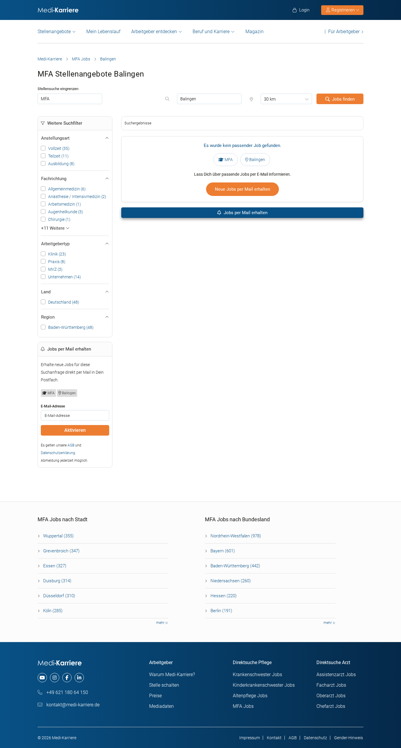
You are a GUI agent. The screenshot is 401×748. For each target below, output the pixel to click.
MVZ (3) (55, 269)
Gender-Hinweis (348, 737)
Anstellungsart (55, 138)
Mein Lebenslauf (103, 31)
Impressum (249, 737)
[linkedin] (79, 677)
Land (45, 292)
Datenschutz (315, 737)
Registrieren (343, 10)
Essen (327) (54, 565)
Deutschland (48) (63, 302)
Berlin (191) (221, 610)
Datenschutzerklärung (58, 453)
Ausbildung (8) (61, 163)
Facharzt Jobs (331, 685)
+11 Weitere (53, 228)
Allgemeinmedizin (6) (67, 189)
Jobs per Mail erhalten (245, 212)
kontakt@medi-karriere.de (72, 705)
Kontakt (274, 737)
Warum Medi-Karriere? (172, 674)
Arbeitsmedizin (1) (64, 204)
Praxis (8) (56, 261)
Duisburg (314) (57, 580)
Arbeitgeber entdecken (154, 31)
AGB (71, 445)
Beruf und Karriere (211, 31)
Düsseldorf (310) (59, 595)
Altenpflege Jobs (250, 695)
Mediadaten (161, 706)
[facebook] (67, 677)
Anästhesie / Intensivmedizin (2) (77, 196)
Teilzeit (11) (58, 156)
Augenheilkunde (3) (65, 211)
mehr (160, 623)
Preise (155, 695)
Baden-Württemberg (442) (235, 565)
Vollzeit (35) (59, 148)
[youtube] (42, 677)
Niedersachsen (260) (230, 580)
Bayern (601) (222, 551)
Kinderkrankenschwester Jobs (264, 685)
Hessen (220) (223, 595)
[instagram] (54, 677)
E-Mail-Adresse (53, 406)
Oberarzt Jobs (331, 695)
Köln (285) (53, 610)
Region (48, 317)
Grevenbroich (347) (61, 551)
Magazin (254, 31)
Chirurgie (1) (59, 219)
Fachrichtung (53, 178)
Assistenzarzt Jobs (336, 674)
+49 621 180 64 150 (66, 692)
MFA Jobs (81, 59)
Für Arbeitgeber (344, 31)
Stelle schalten (164, 685)
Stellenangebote (54, 31)
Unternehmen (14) (64, 277)
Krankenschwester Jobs (257, 674)
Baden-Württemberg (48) (71, 327)
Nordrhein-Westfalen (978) (235, 536)
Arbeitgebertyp (55, 243)
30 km (270, 99)
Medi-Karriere (50, 59)
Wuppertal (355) (58, 536)
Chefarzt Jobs (330, 706)
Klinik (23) (57, 254)
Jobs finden (343, 99)
